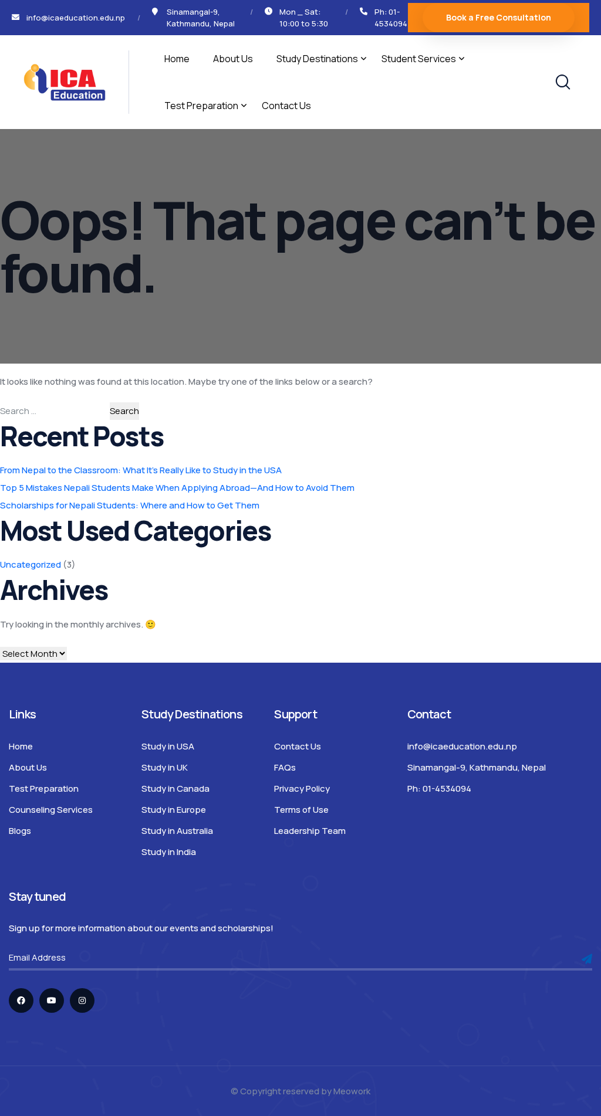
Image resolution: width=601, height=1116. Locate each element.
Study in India (168, 852)
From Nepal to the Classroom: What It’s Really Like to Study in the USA (141, 470)
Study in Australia (177, 831)
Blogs (20, 831)
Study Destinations (317, 58)
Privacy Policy (302, 788)
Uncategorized (30, 564)
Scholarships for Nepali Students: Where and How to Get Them (129, 505)
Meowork (351, 1091)
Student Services (418, 58)
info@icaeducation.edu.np (462, 746)
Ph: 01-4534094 (390, 17)
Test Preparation (201, 105)
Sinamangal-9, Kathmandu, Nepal (476, 767)
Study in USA (167, 746)
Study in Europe (173, 809)
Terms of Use (301, 809)
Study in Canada (175, 788)
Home (177, 58)
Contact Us (286, 105)
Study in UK (164, 767)
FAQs (285, 767)
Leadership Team (310, 831)
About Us (233, 58)
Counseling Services (51, 809)
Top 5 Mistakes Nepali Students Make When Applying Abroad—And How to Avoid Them (177, 487)
